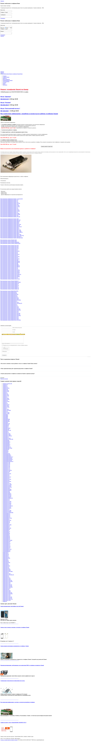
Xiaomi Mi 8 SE (6, 420)
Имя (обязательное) (17, 327)
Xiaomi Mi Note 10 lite (7, 448)
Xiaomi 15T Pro (6, 404)
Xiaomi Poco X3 (6, 500)
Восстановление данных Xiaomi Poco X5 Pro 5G (10, 274)
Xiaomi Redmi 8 (6, 532)
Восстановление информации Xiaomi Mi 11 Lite (10, 229)
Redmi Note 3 (5, 552)
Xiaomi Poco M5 (6, 491)
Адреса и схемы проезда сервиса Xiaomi (8, 739)
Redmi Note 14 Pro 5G (7, 592)
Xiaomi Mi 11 (5, 431)
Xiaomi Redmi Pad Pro (7, 458)
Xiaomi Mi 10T (6, 429)
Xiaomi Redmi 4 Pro (7, 520)
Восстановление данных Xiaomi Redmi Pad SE (10, 243)
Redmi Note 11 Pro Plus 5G (8, 574)
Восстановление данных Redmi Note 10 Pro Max (10, 299)
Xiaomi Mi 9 (5, 422)
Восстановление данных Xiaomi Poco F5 (9, 255)
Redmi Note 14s (6, 589)
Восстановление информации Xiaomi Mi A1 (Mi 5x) (11, 232)
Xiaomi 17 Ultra (6, 413)
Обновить (4, 351)
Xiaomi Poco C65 (6, 466)
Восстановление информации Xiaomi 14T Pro (10, 216)
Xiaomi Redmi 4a (6, 521)
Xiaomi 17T (5, 411)
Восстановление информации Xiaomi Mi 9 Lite (10, 219)
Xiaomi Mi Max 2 (6, 441)
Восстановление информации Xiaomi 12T (9, 202)
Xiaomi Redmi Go (6, 551)
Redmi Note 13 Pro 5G (7, 585)
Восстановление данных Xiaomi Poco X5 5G (10, 273)
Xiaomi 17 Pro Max (7, 410)
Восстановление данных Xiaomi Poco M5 (9, 263)
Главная (4, 75)
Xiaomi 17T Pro (6, 412)
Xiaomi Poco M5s (6, 492)
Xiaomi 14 (5, 396)
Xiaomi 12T (5, 386)
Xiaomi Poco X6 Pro (7, 508)
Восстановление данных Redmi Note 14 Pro (9, 318)
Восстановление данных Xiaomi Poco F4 (9, 253)
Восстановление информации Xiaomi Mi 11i (9, 228)
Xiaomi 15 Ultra (6, 406)
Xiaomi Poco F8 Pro (7, 485)
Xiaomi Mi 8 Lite (6, 419)
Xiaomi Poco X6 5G (7, 506)
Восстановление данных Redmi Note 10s (9, 296)
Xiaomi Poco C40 (6, 462)
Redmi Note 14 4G (6, 588)
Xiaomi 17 (5, 408)
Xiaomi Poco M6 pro (7, 494)
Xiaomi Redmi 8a (6, 533)
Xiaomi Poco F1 (6, 472)
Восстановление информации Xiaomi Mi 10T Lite (11, 226)
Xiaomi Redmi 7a (6, 531)
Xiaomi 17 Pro (6, 409)
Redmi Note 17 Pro (7, 600)
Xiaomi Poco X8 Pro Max (8, 512)
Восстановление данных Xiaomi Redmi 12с (9, 285)
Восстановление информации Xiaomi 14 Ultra (10, 214)
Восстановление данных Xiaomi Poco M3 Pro (10, 261)
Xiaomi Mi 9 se (6, 424)
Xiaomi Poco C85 (6, 471)
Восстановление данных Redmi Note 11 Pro (9, 302)
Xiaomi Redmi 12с (6, 543)
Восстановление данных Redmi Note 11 (8, 301)
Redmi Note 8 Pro (6, 562)
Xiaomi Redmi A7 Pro (7, 518)
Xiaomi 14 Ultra (6, 399)
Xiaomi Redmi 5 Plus (7, 524)
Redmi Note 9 (5, 563)
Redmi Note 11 (6, 572)
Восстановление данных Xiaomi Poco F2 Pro (9, 251)
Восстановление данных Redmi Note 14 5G (9, 317)
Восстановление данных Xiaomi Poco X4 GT (10, 271)
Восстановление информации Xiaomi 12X (9, 204)
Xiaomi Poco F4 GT (7, 476)
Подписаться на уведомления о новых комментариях (15, 345)
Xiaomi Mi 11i (6, 432)
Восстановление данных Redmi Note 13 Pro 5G (10, 314)
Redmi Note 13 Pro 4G (7, 584)
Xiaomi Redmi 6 (6, 526)
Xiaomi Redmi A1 (6, 513)
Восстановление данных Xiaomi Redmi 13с (9, 287)
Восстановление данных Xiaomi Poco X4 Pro (10, 272)
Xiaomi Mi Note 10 (7, 446)
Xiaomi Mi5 (5, 414)
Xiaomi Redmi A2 (6, 514)
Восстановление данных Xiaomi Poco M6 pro (10, 266)
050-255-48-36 (4, 105)
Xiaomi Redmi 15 (6, 548)
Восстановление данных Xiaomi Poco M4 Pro (10, 262)
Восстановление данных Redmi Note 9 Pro (9, 294)
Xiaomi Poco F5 (6, 478)
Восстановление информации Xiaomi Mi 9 (9, 218)
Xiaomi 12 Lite (6, 391)
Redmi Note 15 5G (6, 595)
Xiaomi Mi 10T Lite (7, 430)
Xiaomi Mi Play (6, 449)
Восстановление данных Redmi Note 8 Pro (9, 291)
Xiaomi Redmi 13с (6, 545)
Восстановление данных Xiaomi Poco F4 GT (9, 254)
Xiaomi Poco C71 (6, 468)
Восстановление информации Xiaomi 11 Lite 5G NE (11, 198)
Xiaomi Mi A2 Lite (6, 438)
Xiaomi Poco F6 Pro (7, 481)
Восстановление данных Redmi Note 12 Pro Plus (10, 309)
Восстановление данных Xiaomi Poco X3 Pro (10, 269)
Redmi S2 (5, 601)
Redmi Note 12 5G (6, 578)
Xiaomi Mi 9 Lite (6, 423)
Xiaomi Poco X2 (6, 499)
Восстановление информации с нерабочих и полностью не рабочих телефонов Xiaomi (29, 113)
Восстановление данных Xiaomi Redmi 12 (9, 284)
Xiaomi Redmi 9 (6, 534)
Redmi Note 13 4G (6, 582)
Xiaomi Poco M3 (6, 488)
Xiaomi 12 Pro (6, 390)
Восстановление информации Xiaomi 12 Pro (9, 205)
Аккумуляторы (6, 81)
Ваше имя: (2, 9)
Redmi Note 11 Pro (7, 573)
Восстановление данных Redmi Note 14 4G (9, 316)
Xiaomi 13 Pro (6, 394)
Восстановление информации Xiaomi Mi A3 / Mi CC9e (12, 235)
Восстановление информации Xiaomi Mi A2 (9, 233)
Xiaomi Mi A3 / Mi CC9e (8, 439)
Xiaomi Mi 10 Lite (6, 428)
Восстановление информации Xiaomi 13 (9, 207)
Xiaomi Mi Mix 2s (6, 444)
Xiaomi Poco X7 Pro (7, 510)
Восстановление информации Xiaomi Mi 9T (9, 222)
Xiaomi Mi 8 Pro (6, 421)
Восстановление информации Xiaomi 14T (9, 215)
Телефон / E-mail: (4, 12)
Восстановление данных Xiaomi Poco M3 (9, 259)
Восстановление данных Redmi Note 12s (9, 305)
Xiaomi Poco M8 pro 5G (8, 498)
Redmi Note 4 (5, 553)
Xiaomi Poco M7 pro (7, 495)
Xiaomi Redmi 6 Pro (7, 528)
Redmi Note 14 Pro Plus (8, 593)
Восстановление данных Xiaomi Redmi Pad (9, 242)
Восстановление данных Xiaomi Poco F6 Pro (9, 258)
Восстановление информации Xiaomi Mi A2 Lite (10, 234)
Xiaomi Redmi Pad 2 (7, 455)
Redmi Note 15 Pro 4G (7, 596)
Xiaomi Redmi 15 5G (7, 549)
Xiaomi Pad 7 (5, 452)
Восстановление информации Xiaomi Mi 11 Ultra (10, 231)
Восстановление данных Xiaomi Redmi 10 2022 (10, 282)
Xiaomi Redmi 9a (6, 535)
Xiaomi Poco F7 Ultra (7, 484)
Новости (5, 78)
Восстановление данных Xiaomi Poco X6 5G (10, 275)
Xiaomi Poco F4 (6, 475)
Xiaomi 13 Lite (6, 395)
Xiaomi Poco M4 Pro (7, 490)
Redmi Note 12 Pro (7, 579)
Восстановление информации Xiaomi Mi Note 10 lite (11, 237)
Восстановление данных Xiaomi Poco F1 (9, 249)
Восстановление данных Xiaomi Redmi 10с (9, 283)
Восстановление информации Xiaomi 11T (9, 199)
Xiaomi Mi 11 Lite (6, 433)
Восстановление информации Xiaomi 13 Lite (10, 211)
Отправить (2, 18)
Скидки (4, 82)
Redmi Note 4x (6, 554)
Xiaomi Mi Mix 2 (6, 443)
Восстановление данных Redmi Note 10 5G (9, 297)
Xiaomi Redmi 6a (6, 529)
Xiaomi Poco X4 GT (7, 502)
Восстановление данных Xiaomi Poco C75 (9, 248)
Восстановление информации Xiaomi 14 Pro (9, 213)
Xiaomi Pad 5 (5, 450)
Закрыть (2, 1)
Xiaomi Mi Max (6, 440)
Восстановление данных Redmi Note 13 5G (9, 312)
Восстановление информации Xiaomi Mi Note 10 (10, 236)
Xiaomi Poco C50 (6, 463)
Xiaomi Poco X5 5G (7, 504)
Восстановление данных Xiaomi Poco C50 (9, 246)
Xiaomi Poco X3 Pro (7, 501)
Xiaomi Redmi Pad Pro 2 (8, 459)
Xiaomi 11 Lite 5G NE (7, 383)
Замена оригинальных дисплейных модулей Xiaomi (12, 606)
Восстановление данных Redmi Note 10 (8, 295)
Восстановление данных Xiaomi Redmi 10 (9, 281)
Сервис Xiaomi (6, 77)
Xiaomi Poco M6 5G (7, 493)
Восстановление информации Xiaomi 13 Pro (9, 209)
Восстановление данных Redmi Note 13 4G (9, 311)
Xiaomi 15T (5, 403)
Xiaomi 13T (5, 393)
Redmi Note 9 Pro (6, 565)
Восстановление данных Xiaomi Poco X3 (9, 268)
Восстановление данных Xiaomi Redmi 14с (9, 288)
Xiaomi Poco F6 (6, 480)
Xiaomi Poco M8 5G (7, 496)
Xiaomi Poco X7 (6, 509)
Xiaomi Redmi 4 (6, 519)
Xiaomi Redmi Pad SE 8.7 (8, 461)
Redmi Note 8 (5, 560)
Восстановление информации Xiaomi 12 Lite (10, 206)
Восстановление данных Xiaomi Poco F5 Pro (9, 256)
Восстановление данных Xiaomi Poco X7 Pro (10, 278)
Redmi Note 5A (6, 556)
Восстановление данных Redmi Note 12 (8, 304)
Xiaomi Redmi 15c (6, 550)
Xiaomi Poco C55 (6, 464)
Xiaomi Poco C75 (6, 469)
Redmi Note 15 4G (6, 594)
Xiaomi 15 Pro (6, 405)
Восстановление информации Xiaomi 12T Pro (10, 203)
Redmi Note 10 (6, 566)
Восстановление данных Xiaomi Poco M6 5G (10, 265)
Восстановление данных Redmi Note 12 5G (9, 306)
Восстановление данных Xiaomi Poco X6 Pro (10, 276)
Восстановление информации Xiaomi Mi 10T (10, 225)
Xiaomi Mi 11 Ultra (7, 434)
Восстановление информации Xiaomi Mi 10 (9, 223)
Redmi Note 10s (6, 568)
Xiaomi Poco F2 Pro (7, 473)
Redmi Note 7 (5, 559)
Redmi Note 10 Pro (7, 570)
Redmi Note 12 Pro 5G (7, 580)
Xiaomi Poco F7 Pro (7, 483)
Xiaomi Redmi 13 (6, 544)
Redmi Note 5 (5, 555)
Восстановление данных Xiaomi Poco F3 (9, 252)
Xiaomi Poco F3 (6, 474)
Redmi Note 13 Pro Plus (8, 586)
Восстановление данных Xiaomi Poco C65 (9, 247)
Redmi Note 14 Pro (7, 591)
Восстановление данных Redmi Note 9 (8, 292)
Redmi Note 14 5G (6, 590)
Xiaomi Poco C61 (6, 465)
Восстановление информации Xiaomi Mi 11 (9, 227)
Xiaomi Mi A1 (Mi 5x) (7, 435)
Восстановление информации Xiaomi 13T (9, 208)
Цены (4, 83)
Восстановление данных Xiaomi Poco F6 (9, 257)
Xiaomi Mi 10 (5, 426)
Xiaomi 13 (5, 392)
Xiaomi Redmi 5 (6, 523)
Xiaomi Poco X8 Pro (7, 511)
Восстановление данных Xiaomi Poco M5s (9, 264)
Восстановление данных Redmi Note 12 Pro (9, 307)
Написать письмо (4, 378)
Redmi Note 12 (6, 575)
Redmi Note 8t (6, 561)
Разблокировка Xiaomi (7, 80)
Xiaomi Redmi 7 (6, 530)
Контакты (5, 84)
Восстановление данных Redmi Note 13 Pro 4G (10, 313)
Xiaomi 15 (5, 402)
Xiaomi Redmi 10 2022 (7, 540)
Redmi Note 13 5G (6, 583)
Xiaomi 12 (5, 385)
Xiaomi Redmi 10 (6, 539)
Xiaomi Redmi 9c (6, 536)
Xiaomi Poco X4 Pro (7, 503)
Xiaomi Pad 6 (5, 451)
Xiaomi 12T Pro (6, 388)
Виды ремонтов (6, 79)
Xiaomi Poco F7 (6, 482)
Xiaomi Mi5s (5, 415)
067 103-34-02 (4, 111)
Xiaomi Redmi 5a (6, 525)
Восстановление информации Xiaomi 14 (9, 212)
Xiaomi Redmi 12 (6, 542)
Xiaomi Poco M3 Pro (7, 489)
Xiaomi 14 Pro (6, 398)
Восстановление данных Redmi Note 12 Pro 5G (10, 308)
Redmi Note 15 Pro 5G (7, 598)
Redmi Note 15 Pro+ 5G (8, 599)
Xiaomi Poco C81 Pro (7, 470)
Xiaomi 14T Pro (6, 401)
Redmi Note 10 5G (6, 569)
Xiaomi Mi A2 (6, 436)
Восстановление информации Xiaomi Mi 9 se (10, 221)
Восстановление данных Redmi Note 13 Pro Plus (10, 315)
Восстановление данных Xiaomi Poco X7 (9, 277)
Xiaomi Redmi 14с (6, 546)
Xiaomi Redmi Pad (6, 454)
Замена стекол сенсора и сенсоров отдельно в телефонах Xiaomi (14, 627)
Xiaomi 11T (5, 384)
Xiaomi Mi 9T (6, 425)
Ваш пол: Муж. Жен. (6, 27)
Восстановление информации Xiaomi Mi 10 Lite (10, 224)
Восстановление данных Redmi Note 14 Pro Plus (10, 319)
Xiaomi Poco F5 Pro (7, 479)
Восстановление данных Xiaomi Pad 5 (8, 239)
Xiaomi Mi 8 (5, 418)
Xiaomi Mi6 (5, 416)
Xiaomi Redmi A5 (6, 516)
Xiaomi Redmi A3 (6, 515)
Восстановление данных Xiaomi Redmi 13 (9, 286)
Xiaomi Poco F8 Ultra (7, 486)
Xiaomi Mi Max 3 (6, 442)
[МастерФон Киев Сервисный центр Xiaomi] (11, 73)
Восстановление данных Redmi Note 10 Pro (9, 298)
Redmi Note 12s (6, 576)
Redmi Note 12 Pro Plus (8, 581)
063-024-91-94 (4, 99)
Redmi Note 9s (6, 564)
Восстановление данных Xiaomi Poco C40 (9, 245)
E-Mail (14, 329)
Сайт (14, 331)
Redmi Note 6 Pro (6, 558)
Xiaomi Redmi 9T (6, 538)
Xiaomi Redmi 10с (6, 541)
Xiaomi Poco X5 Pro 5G (8, 505)
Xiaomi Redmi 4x (6, 522)
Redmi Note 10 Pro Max (8, 571)
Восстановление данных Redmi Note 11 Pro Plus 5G (11, 303)
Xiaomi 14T (5, 400)
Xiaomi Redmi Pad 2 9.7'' (8, 456)
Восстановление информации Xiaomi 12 (9, 201)
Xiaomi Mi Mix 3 (6, 445)
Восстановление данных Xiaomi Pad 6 (8, 241)
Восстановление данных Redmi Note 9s (8, 293)
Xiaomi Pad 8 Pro (6, 453)
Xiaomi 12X (5, 389)
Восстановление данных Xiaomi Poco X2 (9, 267)
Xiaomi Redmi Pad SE (7, 460)
